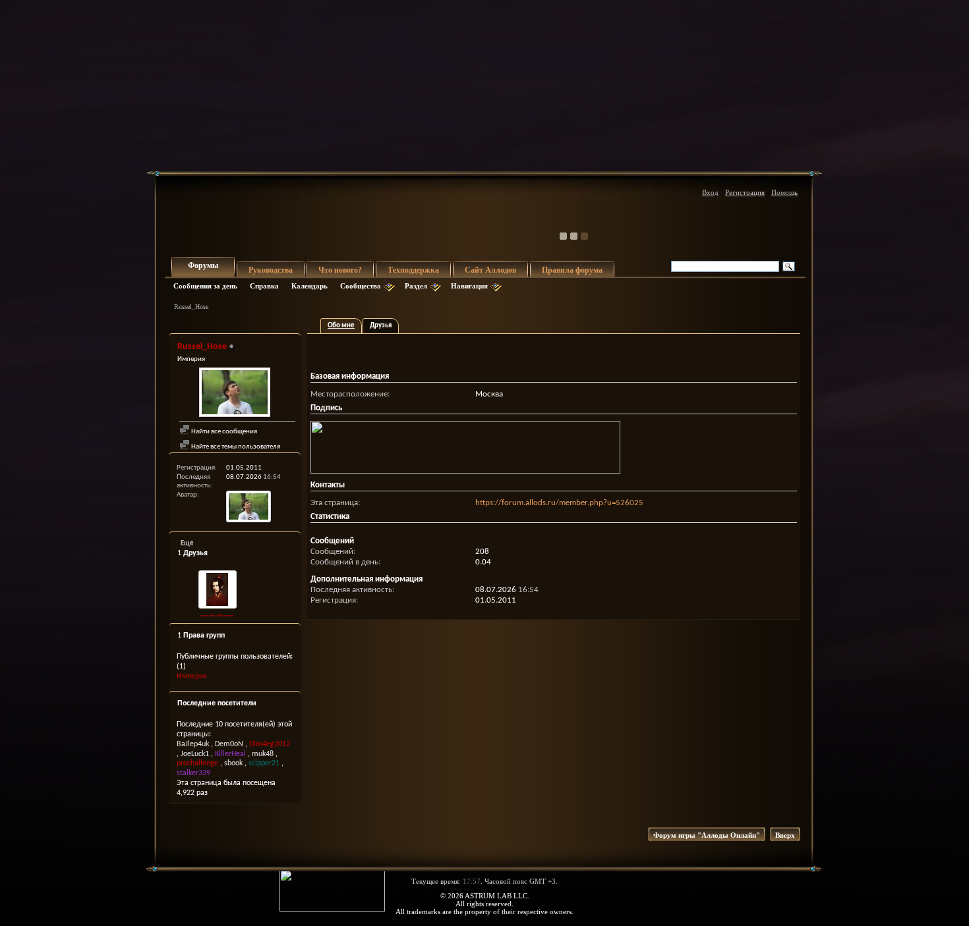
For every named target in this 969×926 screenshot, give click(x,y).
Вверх (785, 835)
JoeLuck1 (195, 754)
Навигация (469, 286)
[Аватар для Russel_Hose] (235, 394)
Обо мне (341, 325)
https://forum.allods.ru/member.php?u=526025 (559, 503)
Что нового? (340, 270)
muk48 (263, 754)
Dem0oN (229, 744)
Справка (264, 286)
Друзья (381, 325)
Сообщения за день (205, 286)
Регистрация (745, 192)
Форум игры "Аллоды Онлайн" (706, 835)
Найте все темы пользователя (235, 446)
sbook (233, 763)
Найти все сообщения (223, 431)
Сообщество (360, 286)
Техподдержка (413, 270)
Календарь (309, 286)
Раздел (416, 286)
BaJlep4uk (193, 744)
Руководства (271, 270)
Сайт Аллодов (490, 270)
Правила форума (572, 270)
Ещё (187, 543)
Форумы (203, 265)
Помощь (784, 192)
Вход (710, 192)
